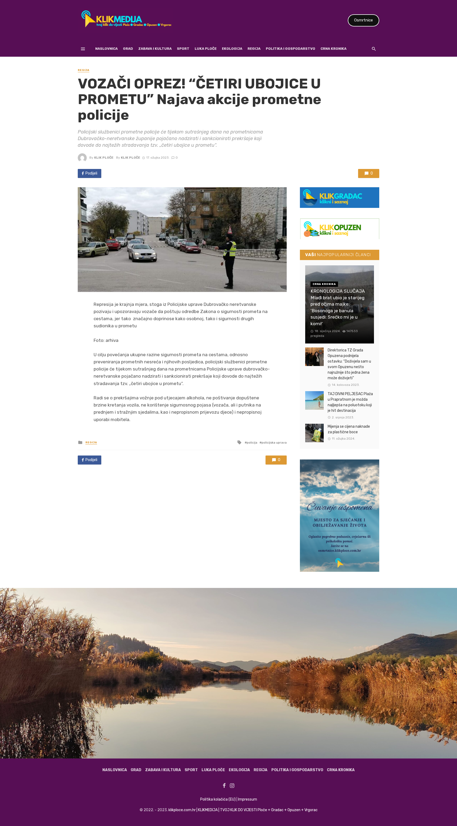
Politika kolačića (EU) (218, 799)
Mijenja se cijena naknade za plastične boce (349, 429)
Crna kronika (333, 49)
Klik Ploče (103, 157)
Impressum (247, 799)
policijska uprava (274, 442)
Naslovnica (106, 49)
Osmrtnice (363, 20)
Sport (183, 49)
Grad (128, 49)
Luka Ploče (206, 49)
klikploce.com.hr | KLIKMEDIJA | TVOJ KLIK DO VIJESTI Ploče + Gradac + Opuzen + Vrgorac (243, 810)
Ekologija (232, 49)
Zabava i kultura (155, 49)
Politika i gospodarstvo (290, 49)
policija (252, 442)
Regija (254, 49)
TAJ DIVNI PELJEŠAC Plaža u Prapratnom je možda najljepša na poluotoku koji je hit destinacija (350, 402)
